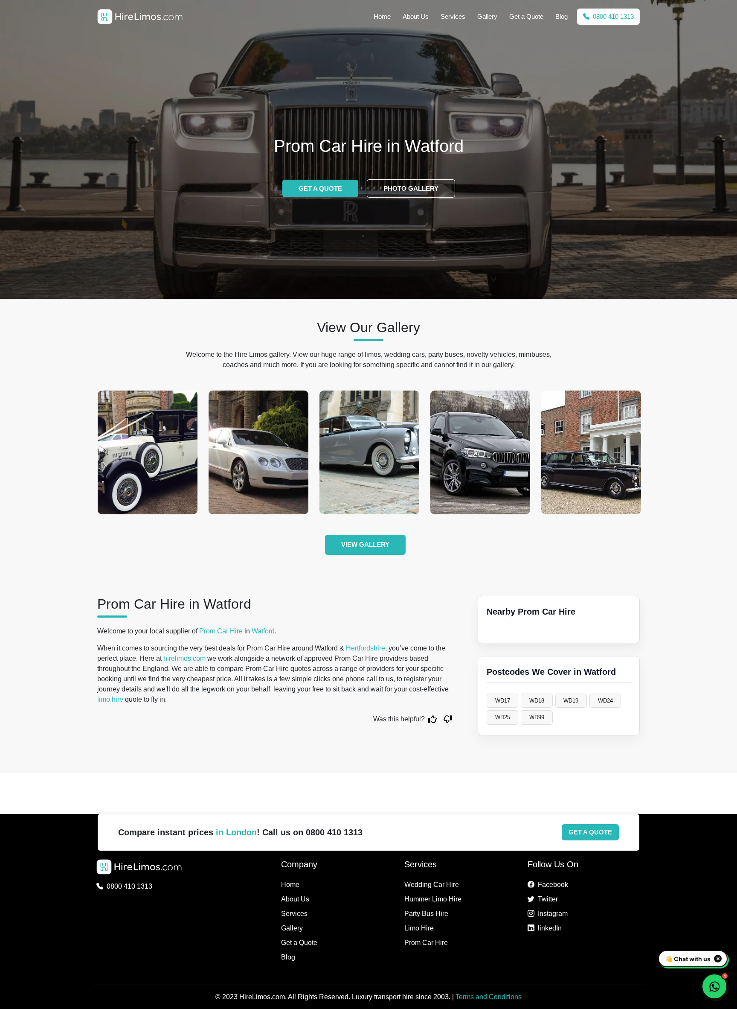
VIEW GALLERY (365, 544)
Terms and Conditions (489, 996)
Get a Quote (526, 16)
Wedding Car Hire (431, 884)
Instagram (553, 913)
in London (236, 832)
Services (453, 16)
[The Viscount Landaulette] (147, 452)
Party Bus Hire (426, 913)
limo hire (110, 699)
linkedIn (550, 928)
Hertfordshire (365, 648)
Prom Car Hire (221, 631)
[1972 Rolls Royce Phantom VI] (591, 452)
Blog (561, 16)
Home (382, 16)
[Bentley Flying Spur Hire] (258, 452)
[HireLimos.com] (140, 16)
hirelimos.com (184, 658)
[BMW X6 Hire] (480, 452)
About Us (416, 16)
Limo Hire (419, 928)
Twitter (548, 899)
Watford (263, 631)
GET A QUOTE (320, 188)
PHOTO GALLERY (410, 188)
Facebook (553, 884)
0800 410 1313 (612, 16)
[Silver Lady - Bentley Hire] (369, 452)
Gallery (487, 16)
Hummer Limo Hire (432, 899)
